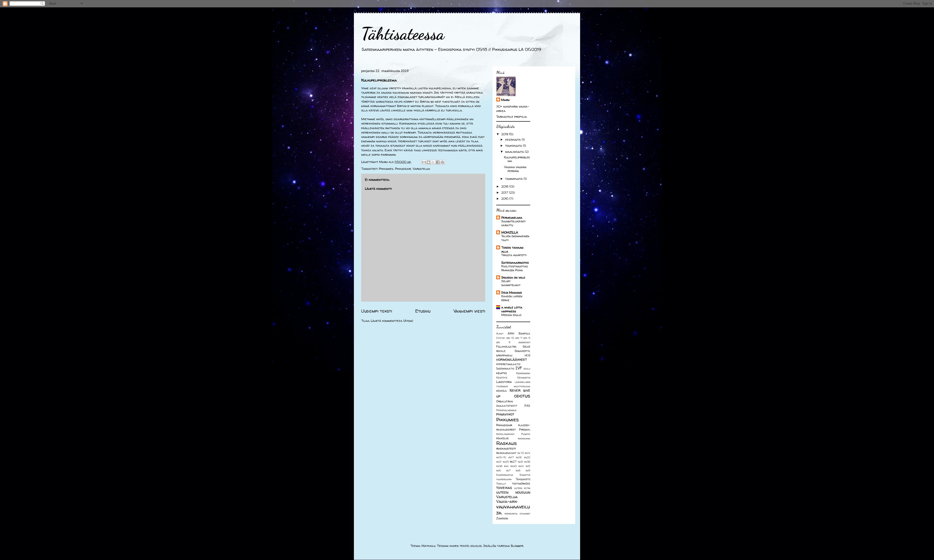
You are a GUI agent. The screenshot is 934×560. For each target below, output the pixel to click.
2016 (505, 198)
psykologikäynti (505, 434)
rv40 (513, 466)
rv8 (518, 470)
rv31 (520, 461)
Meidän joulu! (511, 315)
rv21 (499, 461)
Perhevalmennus (506, 410)
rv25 (506, 461)
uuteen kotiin (522, 488)
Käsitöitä (501, 377)
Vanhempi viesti (469, 311)
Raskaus (506, 443)
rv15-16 (501, 457)
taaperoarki (504, 479)
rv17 (511, 457)
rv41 (521, 466)
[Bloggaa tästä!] (428, 162)
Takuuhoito (523, 479)
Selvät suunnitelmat (511, 283)
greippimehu (504, 355)
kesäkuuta (513, 139)
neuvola (501, 391)
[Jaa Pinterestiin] (442, 162)
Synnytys (525, 475)
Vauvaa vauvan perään (515, 169)
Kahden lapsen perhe (511, 298)
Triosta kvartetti (514, 255)
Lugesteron (504, 382)
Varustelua (421, 168)
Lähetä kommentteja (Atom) (392, 320)
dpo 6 (526, 338)
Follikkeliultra (506, 347)
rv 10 (520, 453)
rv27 (513, 462)
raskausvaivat (506, 453)
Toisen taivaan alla (512, 249)
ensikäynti (524, 342)
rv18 (518, 457)
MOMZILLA (509, 232)
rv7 (508, 470)
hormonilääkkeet (511, 359)
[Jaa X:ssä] (433, 162)
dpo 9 (503, 342)
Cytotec (500, 338)
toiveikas (504, 487)
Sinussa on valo (513, 277)
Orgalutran (504, 401)
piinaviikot (505, 414)
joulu (526, 368)
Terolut (501, 483)
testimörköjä (521, 484)
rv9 (528, 470)
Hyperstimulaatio (508, 364)
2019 (505, 134)
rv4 (506, 466)
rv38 (499, 466)
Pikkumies (386, 168)
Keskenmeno (523, 373)
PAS (527, 406)
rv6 (498, 470)
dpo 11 (518, 338)
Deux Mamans (511, 292)
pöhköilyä (502, 438)
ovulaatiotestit (506, 406)
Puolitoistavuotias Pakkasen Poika (514, 268)
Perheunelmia (511, 217)
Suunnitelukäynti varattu (513, 223)
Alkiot (499, 333)
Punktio (525, 434)
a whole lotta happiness (511, 309)
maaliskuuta (515, 151)
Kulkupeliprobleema (517, 159)
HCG (527, 355)
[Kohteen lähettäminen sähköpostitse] (424, 162)
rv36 (527, 461)
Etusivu (423, 311)
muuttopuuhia (522, 386)
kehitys (501, 373)
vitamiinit (525, 513)
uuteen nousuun (513, 492)
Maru (505, 100)
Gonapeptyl (522, 351)
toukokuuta (514, 145)
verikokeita (511, 513)
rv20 (527, 457)
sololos (476, 545)
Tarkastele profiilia (511, 116)
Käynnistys (523, 377)
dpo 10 (510, 338)
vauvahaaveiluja (513, 509)
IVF (519, 368)
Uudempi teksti (376, 311)
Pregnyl (524, 430)
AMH (511, 333)
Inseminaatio (505, 368)
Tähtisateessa (402, 34)
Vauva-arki (506, 501)
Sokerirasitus (504, 475)
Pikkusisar (403, 168)
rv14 (527, 453)
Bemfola (524, 333)
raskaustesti (506, 448)
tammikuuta (514, 178)
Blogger (517, 545)
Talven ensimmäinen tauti (515, 238)
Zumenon (502, 518)
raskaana (524, 438)
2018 (505, 186)
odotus (522, 395)
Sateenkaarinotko (515, 262)
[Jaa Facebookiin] (437, 162)
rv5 (528, 466)
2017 (505, 192)
